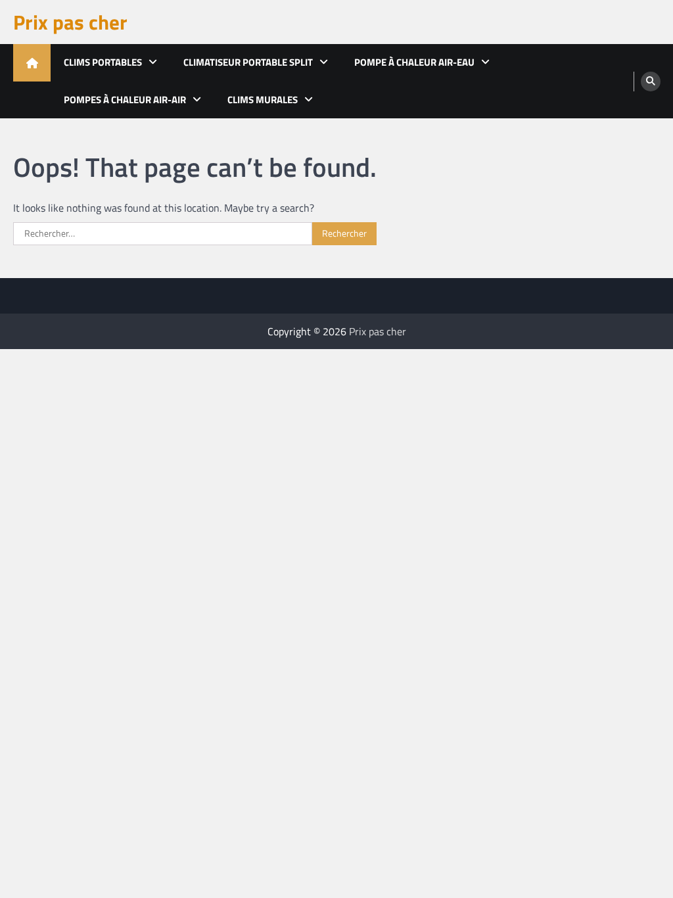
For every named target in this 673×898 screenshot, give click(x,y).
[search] (651, 81)
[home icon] (32, 63)
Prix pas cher (70, 22)
